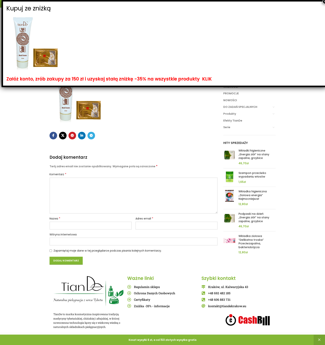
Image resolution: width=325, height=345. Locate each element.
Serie (226, 127)
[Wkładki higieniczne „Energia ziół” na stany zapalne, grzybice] (229, 157)
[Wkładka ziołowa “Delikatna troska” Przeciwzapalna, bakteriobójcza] (229, 244)
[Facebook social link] (53, 135)
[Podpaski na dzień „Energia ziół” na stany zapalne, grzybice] (229, 220)
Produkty (229, 114)
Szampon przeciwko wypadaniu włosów (252, 175)
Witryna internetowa (63, 234)
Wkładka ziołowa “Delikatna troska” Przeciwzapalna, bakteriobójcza (251, 241)
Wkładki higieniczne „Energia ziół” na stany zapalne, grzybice (253, 154)
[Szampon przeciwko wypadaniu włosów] (229, 177)
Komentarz (58, 174)
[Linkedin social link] (82, 135)
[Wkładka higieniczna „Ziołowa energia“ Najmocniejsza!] (229, 198)
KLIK (207, 79)
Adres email (144, 218)
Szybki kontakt (218, 278)
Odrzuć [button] (319, 340)
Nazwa (55, 218)
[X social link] (63, 135)
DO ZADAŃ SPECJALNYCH (240, 107)
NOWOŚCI (230, 100)
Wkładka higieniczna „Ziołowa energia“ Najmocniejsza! (252, 195)
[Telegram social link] (91, 135)
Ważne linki (140, 278)
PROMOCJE (231, 93)
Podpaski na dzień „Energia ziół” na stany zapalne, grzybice (253, 217)
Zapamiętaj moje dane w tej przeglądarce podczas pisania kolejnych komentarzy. (108, 251)
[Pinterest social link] (72, 135)
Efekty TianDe (232, 120)
